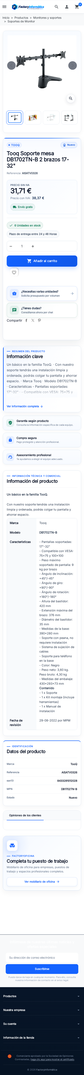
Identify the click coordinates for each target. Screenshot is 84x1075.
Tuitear (32, 320)
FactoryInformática (46, 1069)
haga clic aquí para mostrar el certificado (52, 1059)
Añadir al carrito (42, 261)
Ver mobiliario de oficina (42, 881)
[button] (57, 7)
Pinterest (39, 320)
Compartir (26, 320)
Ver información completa (25, 406)
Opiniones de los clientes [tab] (25, 815)
